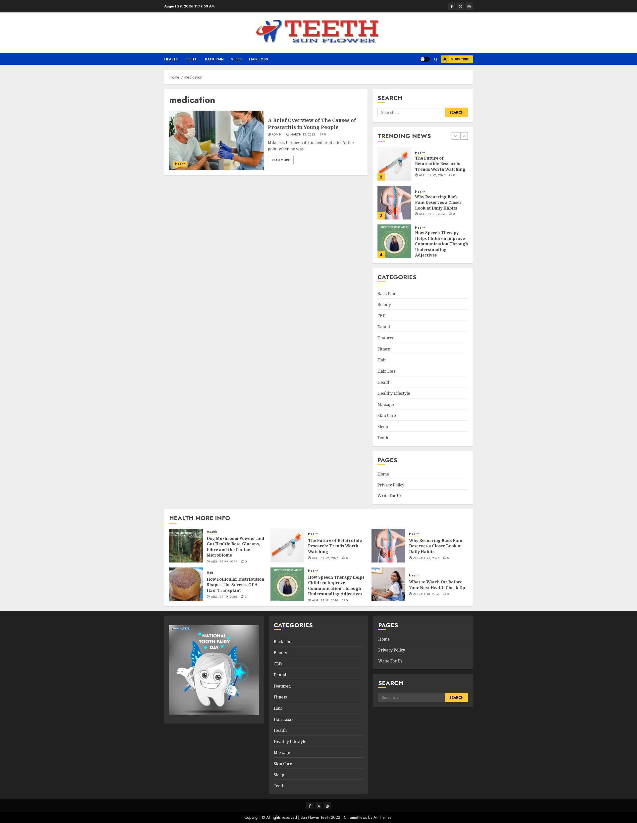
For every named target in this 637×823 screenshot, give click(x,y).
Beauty (384, 304)
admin (277, 135)
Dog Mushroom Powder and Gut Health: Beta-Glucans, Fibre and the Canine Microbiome (235, 547)
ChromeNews (355, 817)
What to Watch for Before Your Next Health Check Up (437, 584)
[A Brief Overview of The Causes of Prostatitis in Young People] (216, 140)
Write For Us (389, 495)
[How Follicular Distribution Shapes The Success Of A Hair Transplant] (186, 584)
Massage (385, 404)
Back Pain (214, 59)
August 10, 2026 (426, 594)
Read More (281, 160)
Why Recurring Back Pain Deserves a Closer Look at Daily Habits (438, 202)
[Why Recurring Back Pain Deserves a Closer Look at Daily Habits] (394, 202)
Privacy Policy (390, 485)
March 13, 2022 (302, 135)
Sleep (236, 59)
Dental (383, 327)
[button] (435, 59)
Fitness (384, 349)
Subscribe (460, 59)
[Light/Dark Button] (425, 59)
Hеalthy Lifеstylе (393, 393)
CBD (381, 315)
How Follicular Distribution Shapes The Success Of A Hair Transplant (235, 584)
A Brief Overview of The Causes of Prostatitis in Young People (312, 123)
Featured (386, 338)
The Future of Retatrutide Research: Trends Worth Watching (440, 163)
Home (383, 474)
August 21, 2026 (432, 214)
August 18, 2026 (325, 601)
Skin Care (386, 415)
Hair (381, 360)
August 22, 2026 (432, 175)
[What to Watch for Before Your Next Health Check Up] (388, 584)
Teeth (192, 59)
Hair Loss (258, 59)
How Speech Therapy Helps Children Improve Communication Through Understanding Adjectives (441, 244)
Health (171, 59)
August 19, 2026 (224, 597)
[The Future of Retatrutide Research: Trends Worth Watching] (394, 164)
